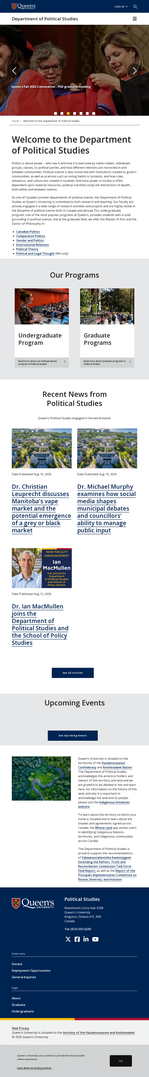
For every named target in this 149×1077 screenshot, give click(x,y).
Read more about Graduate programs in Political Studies (104, 363)
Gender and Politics (30, 240)
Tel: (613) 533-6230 (78, 929)
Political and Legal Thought (35, 253)
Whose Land (103, 828)
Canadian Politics (28, 232)
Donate (17, 964)
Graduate (18, 1005)
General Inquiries (24, 977)
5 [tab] (81, 113)
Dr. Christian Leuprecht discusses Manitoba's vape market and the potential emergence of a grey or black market (41, 508)
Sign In (119, 6)
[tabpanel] (74, 71)
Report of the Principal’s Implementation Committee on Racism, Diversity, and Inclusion (107, 875)
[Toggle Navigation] (134, 18)
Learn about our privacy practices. (34, 1067)
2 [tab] (62, 113)
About (16, 998)
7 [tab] (93, 113)
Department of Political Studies (45, 19)
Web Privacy (20, 1028)
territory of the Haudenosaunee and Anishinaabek (99, 1033)
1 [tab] (55, 113)
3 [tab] (68, 113)
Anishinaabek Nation (117, 767)
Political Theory (27, 249)
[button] (134, 6)
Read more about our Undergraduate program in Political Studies (37, 363)
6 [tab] (87, 113)
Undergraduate (23, 1011)
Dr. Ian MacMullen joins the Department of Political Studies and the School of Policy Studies (40, 624)
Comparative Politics (30, 236)
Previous (14, 71)
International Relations (32, 245)
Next (134, 71)
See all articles (73, 672)
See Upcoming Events (73, 735)
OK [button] (121, 1061)
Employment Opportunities (31, 971)
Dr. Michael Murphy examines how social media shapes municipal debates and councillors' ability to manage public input (106, 508)
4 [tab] (74, 113)
